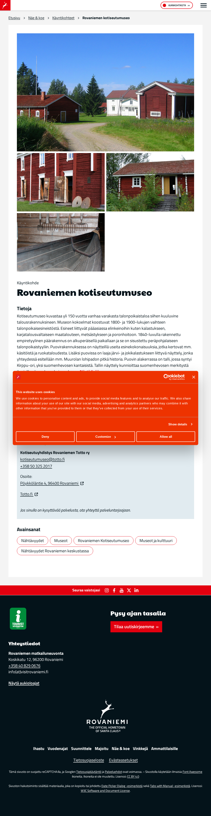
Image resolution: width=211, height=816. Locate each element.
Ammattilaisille (164, 748)
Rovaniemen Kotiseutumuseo (103, 540)
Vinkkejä (140, 748)
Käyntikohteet (63, 18)
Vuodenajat (58, 748)
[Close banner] (193, 377)
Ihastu (38, 748)
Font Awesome (192, 771)
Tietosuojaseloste (88, 760)
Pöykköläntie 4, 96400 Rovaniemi (49, 483)
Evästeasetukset (123, 760)
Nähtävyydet (32, 540)
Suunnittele (81, 748)
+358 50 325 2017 (36, 466)
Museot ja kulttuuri (155, 540)
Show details (177, 424)
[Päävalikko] (203, 5)
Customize (103, 436)
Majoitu (101, 748)
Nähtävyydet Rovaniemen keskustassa (55, 551)
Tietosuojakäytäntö (88, 771)
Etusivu (14, 18)
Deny (45, 436)
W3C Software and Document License (105, 790)
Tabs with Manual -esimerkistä (170, 785)
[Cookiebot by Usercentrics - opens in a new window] (167, 377)
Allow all (166, 436)
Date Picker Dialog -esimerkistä (122, 785)
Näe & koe (36, 18)
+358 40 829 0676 (24, 665)
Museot (61, 540)
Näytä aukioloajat (23, 683)
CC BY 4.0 (133, 776)
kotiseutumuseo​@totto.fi (42, 459)
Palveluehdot (113, 771)
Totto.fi (26, 494)
